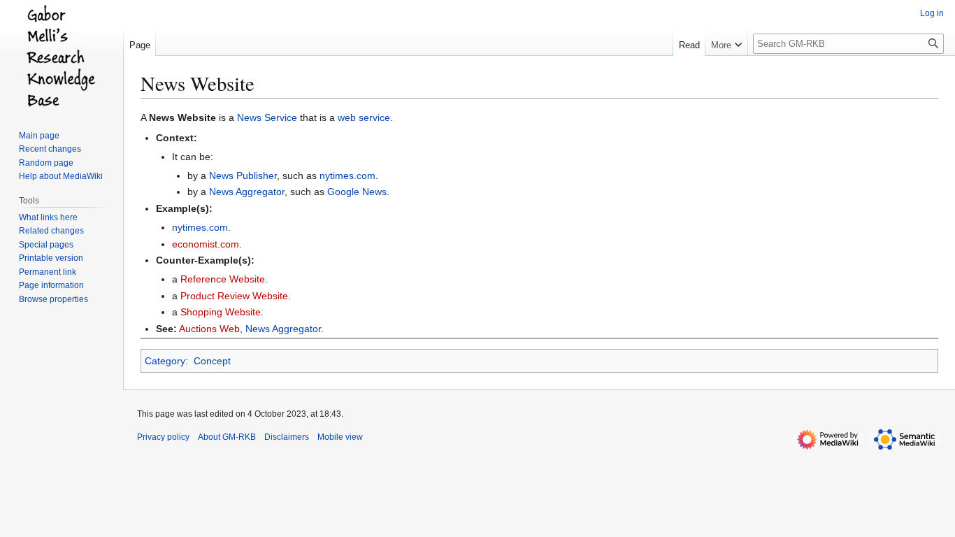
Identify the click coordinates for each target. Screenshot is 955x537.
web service (364, 117)
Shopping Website (220, 311)
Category (165, 360)
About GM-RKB (227, 437)
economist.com (205, 244)
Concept (212, 360)
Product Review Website (234, 295)
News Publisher (243, 175)
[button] (726, 42)
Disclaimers (286, 437)
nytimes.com (347, 175)
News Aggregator (247, 191)
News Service (267, 117)
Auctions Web (209, 328)
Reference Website (222, 279)
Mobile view (340, 437)
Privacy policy (163, 437)
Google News (357, 191)
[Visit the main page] (61, 56)
